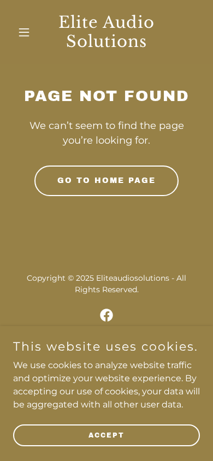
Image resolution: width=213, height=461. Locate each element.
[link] (106, 44)
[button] (27, 32)
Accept (106, 435)
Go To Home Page (106, 180)
